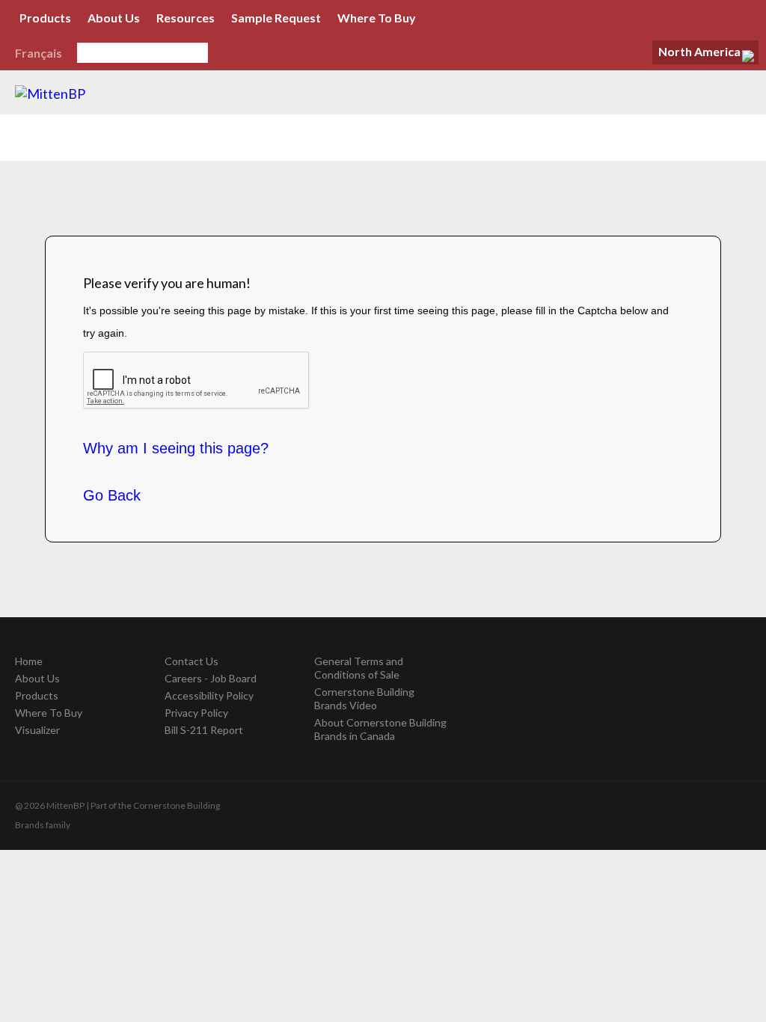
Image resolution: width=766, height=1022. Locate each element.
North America (699, 51)
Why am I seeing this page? (176, 448)
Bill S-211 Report (204, 729)
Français (38, 53)
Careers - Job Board (211, 678)
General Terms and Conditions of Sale (358, 668)
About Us (114, 17)
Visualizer (37, 729)
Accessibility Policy (209, 695)
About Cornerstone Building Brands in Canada (380, 729)
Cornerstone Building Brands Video (364, 698)
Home (29, 661)
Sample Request (276, 17)
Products (45, 17)
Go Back (112, 495)
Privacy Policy (196, 712)
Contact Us (191, 661)
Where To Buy (376, 17)
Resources (185, 17)
